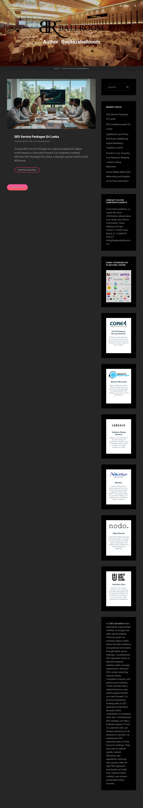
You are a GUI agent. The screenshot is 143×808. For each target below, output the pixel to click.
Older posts (17, 187)
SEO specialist (116, 623)
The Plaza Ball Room (25, 5)
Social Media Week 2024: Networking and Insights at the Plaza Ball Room (118, 176)
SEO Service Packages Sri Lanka (36, 136)
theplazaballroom (43, 141)
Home (56, 68)
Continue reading (28, 170)
